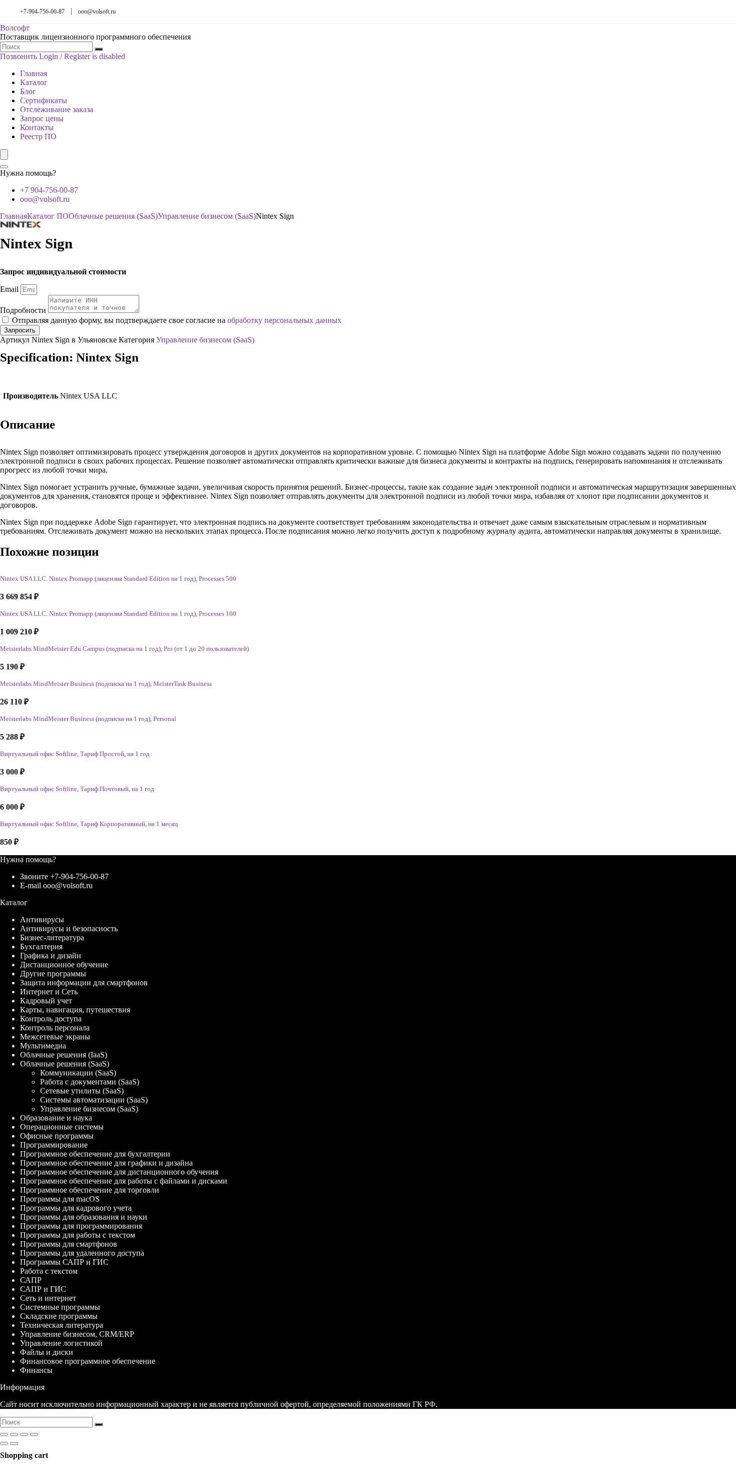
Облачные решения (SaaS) (113, 216)
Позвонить (18, 56)
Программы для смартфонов (68, 1244)
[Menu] (4, 154)
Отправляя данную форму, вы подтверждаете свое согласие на (176, 320)
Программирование (54, 1145)
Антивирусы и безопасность (69, 928)
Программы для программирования (81, 1226)
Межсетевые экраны (55, 1036)
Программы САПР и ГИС (64, 1262)
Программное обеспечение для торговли (89, 1190)
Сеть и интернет (48, 1298)
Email (10, 289)
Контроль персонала (55, 1027)
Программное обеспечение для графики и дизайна (106, 1163)
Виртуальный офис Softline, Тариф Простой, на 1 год (75, 754)
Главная (33, 73)
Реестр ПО (38, 136)
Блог (28, 91)
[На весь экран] (14, 1434)
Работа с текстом (49, 1271)
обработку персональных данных (284, 320)
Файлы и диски (46, 1352)
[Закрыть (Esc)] (34, 1434)
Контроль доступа (51, 1018)
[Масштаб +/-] (4, 1434)
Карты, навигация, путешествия (75, 1009)
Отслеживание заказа (56, 109)
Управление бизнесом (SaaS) (207, 216)
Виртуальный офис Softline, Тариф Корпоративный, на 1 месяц (89, 824)
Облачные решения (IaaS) (63, 1054)
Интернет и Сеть (49, 991)
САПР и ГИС (43, 1289)
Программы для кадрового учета (76, 1208)
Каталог (34, 82)
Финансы (36, 1370)
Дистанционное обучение (64, 964)
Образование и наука (56, 1118)
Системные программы (60, 1307)
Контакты (37, 127)
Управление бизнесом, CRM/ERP (77, 1334)
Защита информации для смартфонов (84, 982)
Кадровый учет (46, 1000)
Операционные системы (62, 1127)
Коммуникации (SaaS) (78, 1072)
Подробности (24, 310)
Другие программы (53, 973)
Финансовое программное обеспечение (87, 1361)
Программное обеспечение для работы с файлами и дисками (123, 1181)
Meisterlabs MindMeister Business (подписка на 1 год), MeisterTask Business (106, 683)
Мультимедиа (43, 1045)
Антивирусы (42, 919)
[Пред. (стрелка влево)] (4, 1443)
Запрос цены (42, 118)
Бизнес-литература (52, 937)
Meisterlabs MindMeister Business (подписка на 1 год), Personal (88, 718)
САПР (31, 1280)
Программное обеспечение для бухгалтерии (95, 1154)
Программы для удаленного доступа (82, 1253)
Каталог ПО (48, 216)
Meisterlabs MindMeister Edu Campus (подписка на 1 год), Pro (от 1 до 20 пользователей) (124, 648)
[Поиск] (99, 49)
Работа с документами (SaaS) (89, 1081)
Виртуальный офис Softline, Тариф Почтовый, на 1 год (77, 789)
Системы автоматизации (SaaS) (94, 1099)
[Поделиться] (24, 1434)
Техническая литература (61, 1325)
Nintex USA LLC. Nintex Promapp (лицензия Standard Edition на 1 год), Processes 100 (118, 613)
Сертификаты (43, 100)
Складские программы (59, 1316)
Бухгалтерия (41, 946)
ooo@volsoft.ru (97, 11)
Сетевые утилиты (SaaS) (82, 1090)
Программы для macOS (60, 1199)
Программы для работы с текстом (77, 1235)
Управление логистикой (61, 1343)
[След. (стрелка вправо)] (14, 1443)
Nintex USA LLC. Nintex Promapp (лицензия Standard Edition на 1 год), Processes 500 (118, 578)
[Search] (4, 166)
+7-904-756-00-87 (42, 11)
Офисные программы (57, 1136)
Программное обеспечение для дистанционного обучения (119, 1172)
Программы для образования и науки (83, 1217)
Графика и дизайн (50, 955)
